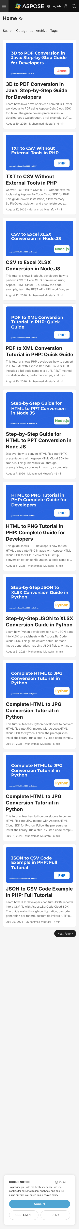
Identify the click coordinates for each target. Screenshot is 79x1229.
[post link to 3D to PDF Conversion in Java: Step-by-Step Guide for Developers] (39, 84)
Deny (55, 1215)
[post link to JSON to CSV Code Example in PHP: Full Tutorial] (39, 885)
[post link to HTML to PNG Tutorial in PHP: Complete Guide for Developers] (39, 526)
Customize (23, 1215)
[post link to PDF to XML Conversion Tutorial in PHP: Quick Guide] (39, 345)
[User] (66, 6)
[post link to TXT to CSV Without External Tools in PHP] (39, 173)
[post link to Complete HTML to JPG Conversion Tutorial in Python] (39, 704)
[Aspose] (29, 6)
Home (10, 18)
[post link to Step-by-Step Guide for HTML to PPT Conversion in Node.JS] (39, 433)
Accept (39, 1204)
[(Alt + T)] (20, 18)
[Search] (74, 6)
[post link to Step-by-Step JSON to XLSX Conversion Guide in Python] (39, 615)
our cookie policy (49, 1195)
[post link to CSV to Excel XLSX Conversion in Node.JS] (39, 259)
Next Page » (65, 933)
